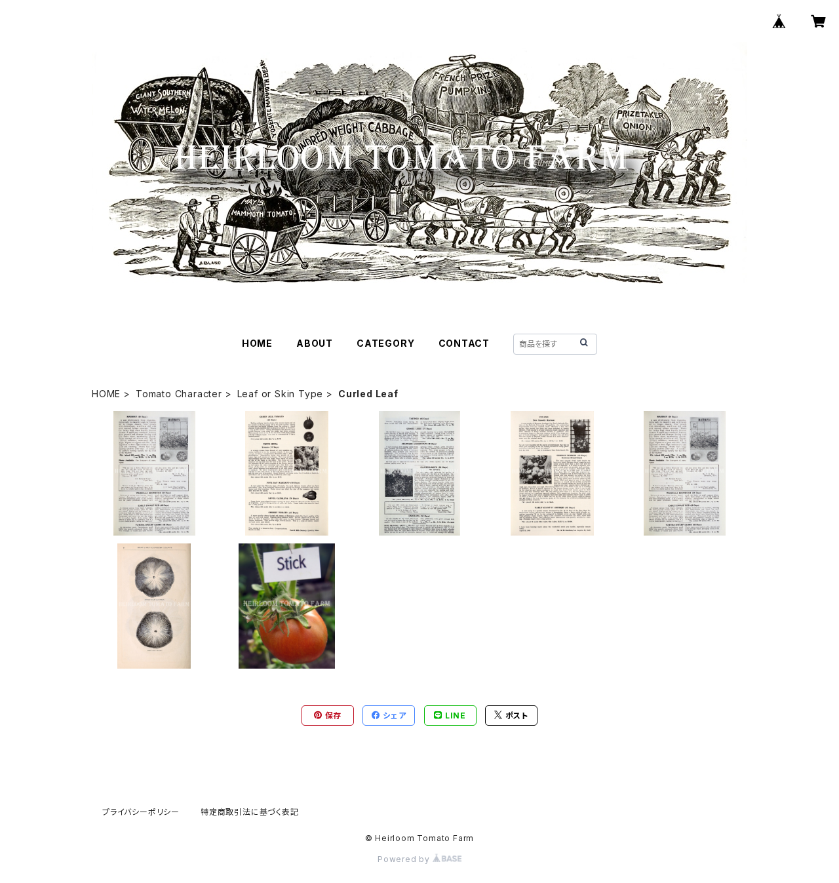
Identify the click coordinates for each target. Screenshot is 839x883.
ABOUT (314, 343)
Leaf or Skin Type (280, 393)
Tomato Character (179, 393)
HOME (257, 343)
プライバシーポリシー (141, 812)
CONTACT (464, 343)
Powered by (405, 859)
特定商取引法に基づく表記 (250, 812)
